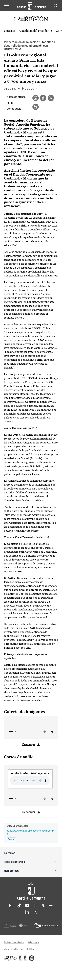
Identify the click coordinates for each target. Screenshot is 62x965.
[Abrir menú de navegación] (7, 5)
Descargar (28, 744)
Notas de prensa (16, 96)
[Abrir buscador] (55, 5)
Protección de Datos (14, 942)
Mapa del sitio (11, 949)
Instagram (11, 905)
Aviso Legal (33, 942)
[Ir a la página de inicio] (31, 5)
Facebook (35, 905)
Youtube (27, 905)
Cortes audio (14, 108)
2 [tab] (15, 731)
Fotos (10, 102)
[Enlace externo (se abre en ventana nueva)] (25, 958)
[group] (30, 779)
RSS (35, 912)
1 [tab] (11, 731)
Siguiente (52, 732)
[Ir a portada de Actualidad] (31, 19)
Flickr (51, 905)
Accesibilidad (28, 949)
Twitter (43, 905)
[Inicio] (31, 891)
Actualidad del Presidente (35, 30)
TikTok (19, 905)
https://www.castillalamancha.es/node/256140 (30, 832)
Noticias (9, 30)
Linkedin (27, 912)
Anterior (45, 732)
